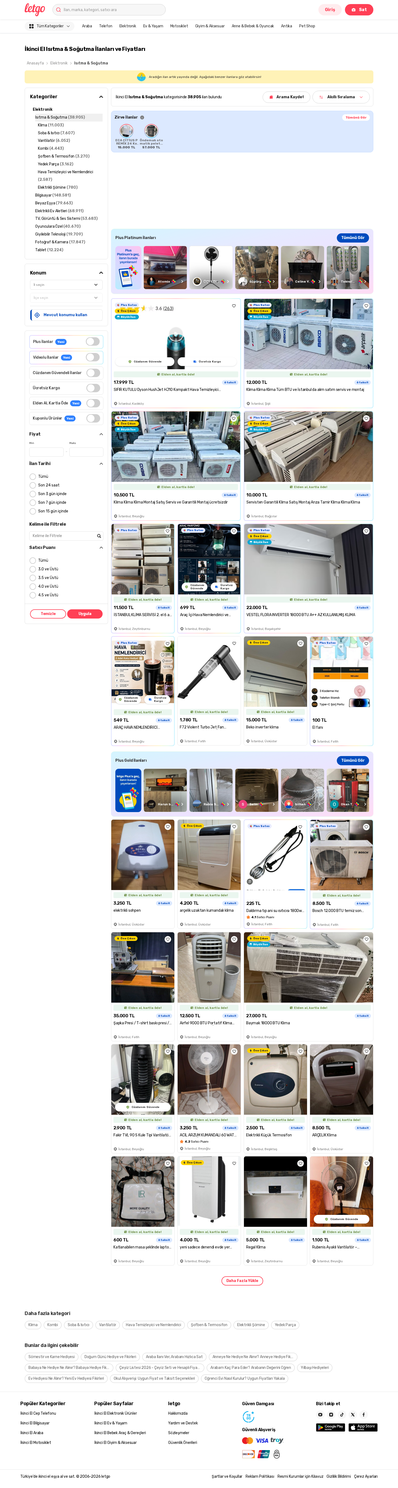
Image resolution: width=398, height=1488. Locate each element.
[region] (242, 136)
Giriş (330, 9)
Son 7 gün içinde (52, 502)
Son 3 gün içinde (52, 494)
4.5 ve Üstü (48, 595)
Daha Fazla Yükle (242, 1280)
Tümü (43, 476)
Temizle (48, 613)
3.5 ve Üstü (48, 577)
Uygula (85, 613)
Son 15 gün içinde (53, 511)
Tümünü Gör (356, 117)
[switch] (93, 341)
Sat (363, 9)
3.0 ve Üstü (48, 569)
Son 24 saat (49, 485)
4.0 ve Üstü (48, 586)
